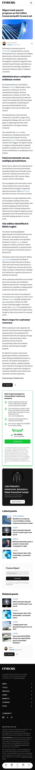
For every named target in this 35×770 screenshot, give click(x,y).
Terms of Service (19, 678)
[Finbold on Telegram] (11, 717)
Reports (13, 140)
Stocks (15, 527)
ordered (12, 87)
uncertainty (6, 51)
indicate (11, 299)
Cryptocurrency (18, 516)
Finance (10, 44)
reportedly (6, 259)
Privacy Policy (9, 584)
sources (19, 242)
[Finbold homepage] (17, 669)
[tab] (6, 765)
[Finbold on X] (7, 717)
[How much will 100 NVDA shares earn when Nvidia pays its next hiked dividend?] (6, 637)
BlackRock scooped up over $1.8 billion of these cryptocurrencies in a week (23, 521)
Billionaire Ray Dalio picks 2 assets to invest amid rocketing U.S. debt (23, 544)
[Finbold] (8, 2)
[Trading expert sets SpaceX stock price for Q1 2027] (6, 625)
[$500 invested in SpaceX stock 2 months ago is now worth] (6, 531)
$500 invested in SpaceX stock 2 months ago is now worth (22, 532)
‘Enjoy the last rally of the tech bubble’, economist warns (22, 555)
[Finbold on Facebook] (3, 717)
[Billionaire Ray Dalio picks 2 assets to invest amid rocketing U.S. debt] (6, 542)
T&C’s (26, 583)
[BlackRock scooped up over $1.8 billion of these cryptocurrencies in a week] (6, 519)
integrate (14, 307)
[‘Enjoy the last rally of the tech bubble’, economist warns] (6, 554)
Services (5, 691)
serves (18, 132)
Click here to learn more (21, 745)
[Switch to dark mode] (31, 2)
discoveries (25, 191)
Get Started (17, 441)
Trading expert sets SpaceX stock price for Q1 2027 (22, 627)
